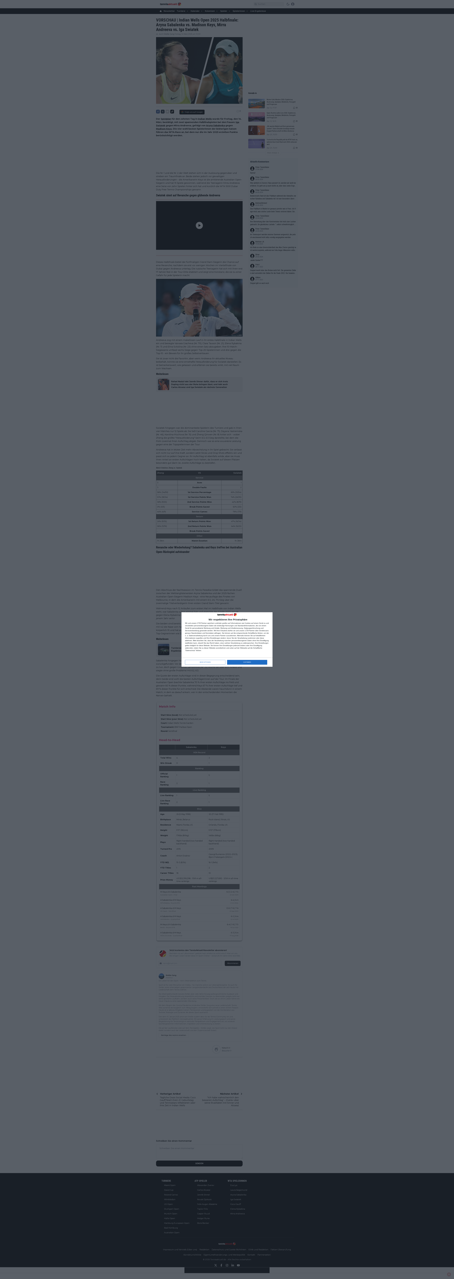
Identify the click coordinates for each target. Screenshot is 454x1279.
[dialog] (227, 639)
